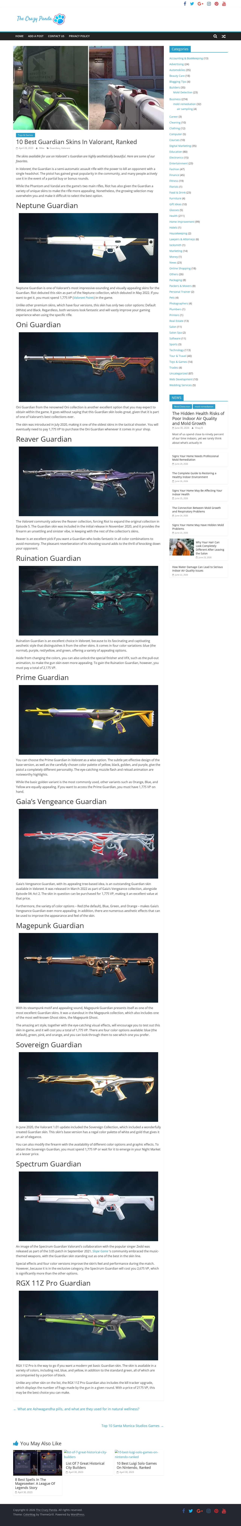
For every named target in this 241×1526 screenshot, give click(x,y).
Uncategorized (178, 373)
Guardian (55, 148)
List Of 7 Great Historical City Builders (85, 1465)
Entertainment (178, 163)
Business (175, 99)
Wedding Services (180, 385)
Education (175, 151)
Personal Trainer (179, 291)
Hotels (173, 227)
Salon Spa (175, 332)
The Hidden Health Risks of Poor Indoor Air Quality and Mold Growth (198, 418)
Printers (174, 315)
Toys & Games (25, 135)
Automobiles (177, 70)
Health (173, 216)
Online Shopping (180, 268)
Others (173, 274)
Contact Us (56, 36)
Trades (173, 367)
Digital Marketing (180, 146)
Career (173, 116)
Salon (172, 327)
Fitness (173, 181)
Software (175, 338)
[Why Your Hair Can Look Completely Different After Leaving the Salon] (181, 540)
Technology (176, 350)
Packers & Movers (180, 286)
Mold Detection (182, 92)
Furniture (175, 198)
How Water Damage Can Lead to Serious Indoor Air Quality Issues (197, 568)
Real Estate (176, 321)
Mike (42, 148)
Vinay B (199, 427)
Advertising (176, 64)
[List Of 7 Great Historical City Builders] (88, 1452)
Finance (174, 175)
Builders (174, 87)
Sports (173, 344)
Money (173, 256)
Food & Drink (177, 192)
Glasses (174, 210)
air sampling (185, 109)
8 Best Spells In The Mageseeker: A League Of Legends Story (35, 1483)
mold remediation (184, 104)
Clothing (174, 128)
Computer (175, 134)
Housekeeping (178, 233)
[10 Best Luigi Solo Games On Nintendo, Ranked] (139, 1452)
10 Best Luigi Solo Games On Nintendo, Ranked (137, 1465)
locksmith (175, 245)
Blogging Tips (177, 81)
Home (19, 36)
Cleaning (175, 122)
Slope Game (100, 1251)
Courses (174, 140)
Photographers (178, 303)
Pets (172, 297)
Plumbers (175, 309)
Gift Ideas (175, 204)
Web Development (181, 379)
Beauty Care (177, 76)
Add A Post (35, 36)
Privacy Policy (79, 36)
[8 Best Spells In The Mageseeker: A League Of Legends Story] (37, 1452)
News (172, 262)
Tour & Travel (177, 356)
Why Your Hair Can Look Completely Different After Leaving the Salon (210, 547)
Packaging (175, 280)
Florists (173, 186)
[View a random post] (224, 36)
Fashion (174, 169)
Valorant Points (84, 298)
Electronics (176, 157)
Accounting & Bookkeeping (186, 58)
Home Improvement (181, 221)
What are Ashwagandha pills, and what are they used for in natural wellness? (76, 1409)
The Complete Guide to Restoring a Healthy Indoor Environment (194, 475)
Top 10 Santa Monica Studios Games (132, 1425)
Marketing (175, 251)
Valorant (65, 148)
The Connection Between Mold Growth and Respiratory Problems (196, 509)
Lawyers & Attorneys (182, 239)
